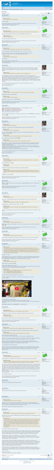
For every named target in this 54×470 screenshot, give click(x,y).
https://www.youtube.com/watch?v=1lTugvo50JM (8, 297)
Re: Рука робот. (5, 15)
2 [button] (47, 13)
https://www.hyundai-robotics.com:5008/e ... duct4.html (10, 111)
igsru (3, 389)
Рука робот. (4, 11)
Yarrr (42, 396)
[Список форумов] (7, 4)
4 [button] (49, 13)
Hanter (4, 66)
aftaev (42, 27)
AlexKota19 (43, 243)
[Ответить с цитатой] (39, 15)
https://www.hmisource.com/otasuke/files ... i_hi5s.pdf (25, 276)
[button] (45, 13)
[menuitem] (3, 7)
